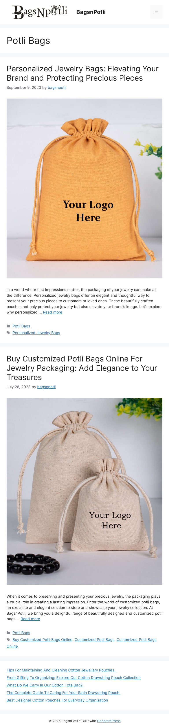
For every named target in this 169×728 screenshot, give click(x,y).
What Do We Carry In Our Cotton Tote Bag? (45, 685)
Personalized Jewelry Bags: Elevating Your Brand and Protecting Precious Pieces (83, 73)
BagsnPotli (91, 12)
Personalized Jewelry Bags (36, 333)
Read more (52, 312)
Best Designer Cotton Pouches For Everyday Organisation (58, 700)
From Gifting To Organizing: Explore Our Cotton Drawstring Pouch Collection (74, 677)
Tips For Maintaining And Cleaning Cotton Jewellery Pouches (61, 670)
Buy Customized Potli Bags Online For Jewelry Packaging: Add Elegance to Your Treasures (82, 368)
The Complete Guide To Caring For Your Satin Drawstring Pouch (63, 692)
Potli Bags (21, 326)
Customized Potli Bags (94, 639)
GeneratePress (109, 721)
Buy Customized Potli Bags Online (42, 639)
